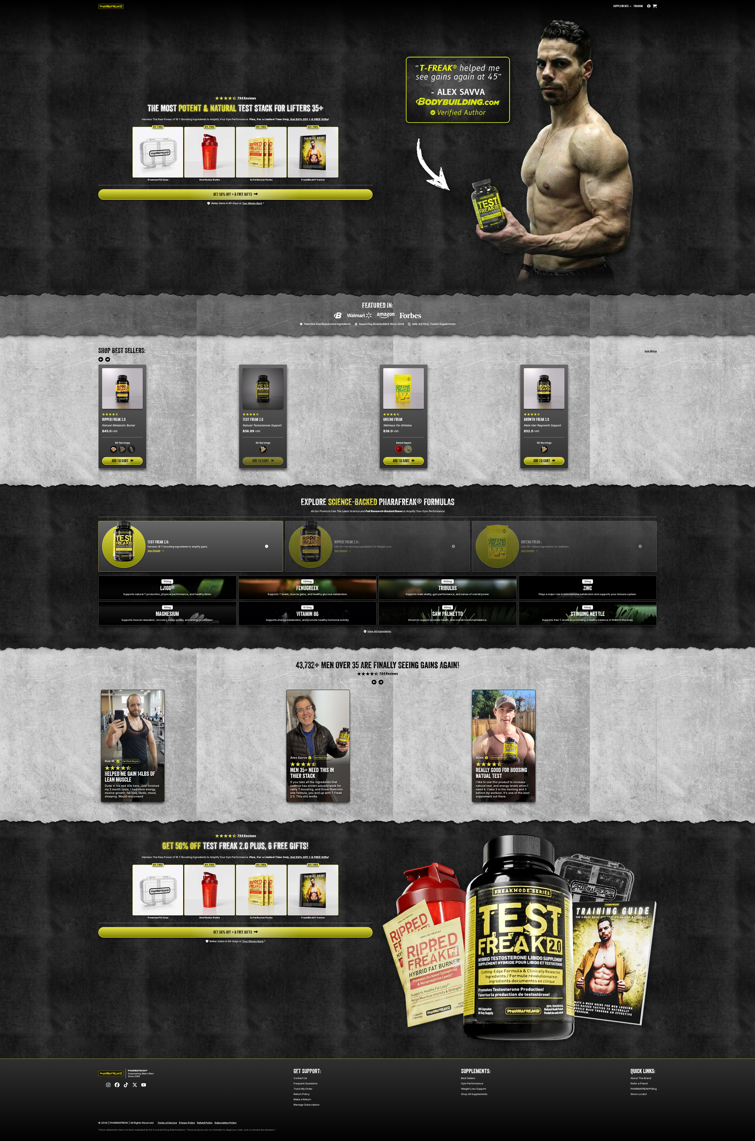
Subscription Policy (226, 1122)
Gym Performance (472, 1083)
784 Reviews (246, 98)
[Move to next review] (107, 359)
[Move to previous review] (100, 359)
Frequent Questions (306, 1083)
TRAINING (638, 6)
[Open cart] (655, 6)
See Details (153, 550)
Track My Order (303, 1088)
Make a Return (302, 1099)
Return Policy (301, 1094)
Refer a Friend (639, 1083)
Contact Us (300, 1078)
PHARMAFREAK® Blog (644, 1088)
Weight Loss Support (473, 1088)
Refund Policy (205, 1122)
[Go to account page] (649, 6)
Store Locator (639, 1094)
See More (651, 351)
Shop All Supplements (474, 1094)
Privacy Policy (187, 1122)
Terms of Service (167, 1122)
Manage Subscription (306, 1104)
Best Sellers (468, 1078)
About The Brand (641, 1078)
